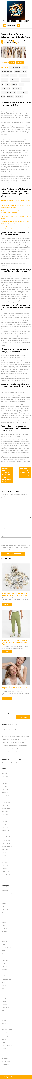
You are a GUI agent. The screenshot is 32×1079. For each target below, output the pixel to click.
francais (4, 957)
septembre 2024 (7, 846)
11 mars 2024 (7, 41)
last (3, 988)
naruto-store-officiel (21, 41)
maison (4, 995)
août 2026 (5, 774)
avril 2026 (4, 786)
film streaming (6, 947)
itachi (3, 976)
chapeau (4, 931)
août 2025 (5, 811)
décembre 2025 (6, 799)
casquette (5, 925)
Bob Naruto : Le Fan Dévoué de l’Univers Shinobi (15, 736)
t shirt (4, 1042)
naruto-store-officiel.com (16, 21)
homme (4, 969)
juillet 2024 (5, 853)
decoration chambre (8, 938)
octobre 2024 (6, 843)
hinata (4, 963)
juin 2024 (4, 856)
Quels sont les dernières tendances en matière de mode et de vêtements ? (15, 212)
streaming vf (6, 1033)
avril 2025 (4, 824)
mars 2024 (5, 865)
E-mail (3, 529)
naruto (4, 1001)
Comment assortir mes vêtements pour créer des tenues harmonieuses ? (15, 222)
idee (3, 973)
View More (8, 604)
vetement (20, 63)
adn (3, 900)
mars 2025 (5, 827)
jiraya (3, 982)
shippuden (5, 1023)
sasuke (4, 1014)
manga (4, 998)
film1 (3, 950)
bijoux (3, 913)
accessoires (5, 897)
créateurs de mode (20, 71)
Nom (3, 521)
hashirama (5, 960)
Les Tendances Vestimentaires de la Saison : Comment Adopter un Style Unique (14, 642)
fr (2, 954)
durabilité (5, 76)
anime (4, 903)
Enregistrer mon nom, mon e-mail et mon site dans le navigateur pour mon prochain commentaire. (16, 546)
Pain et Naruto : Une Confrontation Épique (14, 739)
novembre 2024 (6, 840)
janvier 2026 (5, 796)
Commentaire (5, 498)
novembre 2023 (6, 878)
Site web (3, 536)
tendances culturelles (8, 92)
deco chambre (6, 935)
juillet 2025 (5, 815)
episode (4, 941)
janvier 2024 (5, 872)
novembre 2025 (6, 802)
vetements (5, 1064)
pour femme (5, 1007)
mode (21, 84)
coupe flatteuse (7, 71)
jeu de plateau (6, 979)
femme (12, 63)
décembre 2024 (6, 837)
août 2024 (5, 849)
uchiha (4, 1048)
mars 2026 (5, 789)
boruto (4, 922)
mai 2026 (4, 783)
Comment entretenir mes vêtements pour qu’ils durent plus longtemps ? (15, 206)
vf (2, 1067)
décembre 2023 (6, 875)
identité (14, 84)
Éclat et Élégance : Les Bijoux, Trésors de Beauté (15, 688)
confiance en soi (15, 67)
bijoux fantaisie (6, 916)
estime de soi (14, 80)
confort (25, 67)
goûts (7, 84)
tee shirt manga (7, 1045)
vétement (5, 1055)
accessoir (5, 890)
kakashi (4, 985)
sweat (4, 1039)
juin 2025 (4, 818)
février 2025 (5, 830)
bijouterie (5, 909)
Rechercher (23, 717)
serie (3, 1017)
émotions (14, 76)
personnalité (6, 88)
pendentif (5, 1004)
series (4, 1020)
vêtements (19, 96)
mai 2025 (4, 821)
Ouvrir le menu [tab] (11, 25)
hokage (4, 966)
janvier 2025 (5, 834)
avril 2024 (4, 862)
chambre (4, 928)
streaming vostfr (7, 1036)
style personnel (17, 88)
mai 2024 (4, 859)
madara (4, 992)
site (3, 1026)
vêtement (10, 96)
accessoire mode (7, 894)
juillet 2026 (5, 777)
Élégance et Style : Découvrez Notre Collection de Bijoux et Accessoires (14, 594)
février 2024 (5, 868)
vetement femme (7, 1061)
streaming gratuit (7, 1029)
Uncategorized (6, 1052)
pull (3, 1011)
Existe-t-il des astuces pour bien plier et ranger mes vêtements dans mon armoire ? (15, 228)
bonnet (4, 919)
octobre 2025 (6, 805)
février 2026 (5, 792)
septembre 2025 (7, 808)
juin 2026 (4, 780)
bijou (3, 906)
